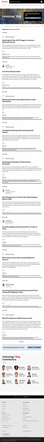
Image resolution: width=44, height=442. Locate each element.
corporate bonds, (8, 275)
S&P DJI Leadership (5, 427)
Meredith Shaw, (37, 275)
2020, (3, 337)
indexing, (35, 180)
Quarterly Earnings (26, 408)
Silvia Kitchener (35, 367)
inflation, (24, 118)
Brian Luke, (18, 179)
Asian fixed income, (16, 117)
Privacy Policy (20, 436)
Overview (4, 5)
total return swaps (5, 182)
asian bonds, (11, 117)
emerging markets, (31, 117)
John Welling (9, 366)
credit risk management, (24, 179)
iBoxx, (26, 180)
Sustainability (23, 26)
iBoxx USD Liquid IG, (20, 244)
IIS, (24, 244)
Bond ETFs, (4, 56)
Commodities (8, 26)
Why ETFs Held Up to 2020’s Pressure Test (17, 318)
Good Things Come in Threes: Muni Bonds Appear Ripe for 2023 (20, 198)
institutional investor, (11, 56)
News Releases (25, 406)
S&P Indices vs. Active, (35, 181)
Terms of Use (10, 436)
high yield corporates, (21, 180)
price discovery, (10, 338)
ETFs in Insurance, (11, 87)
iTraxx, (21, 181)
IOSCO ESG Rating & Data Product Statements (31, 420)
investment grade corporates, (15, 181)
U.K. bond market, (12, 245)
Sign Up (33, 18)
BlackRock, (4, 275)
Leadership (25, 418)
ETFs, (7, 56)
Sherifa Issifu (22, 367)
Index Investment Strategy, (29, 244)
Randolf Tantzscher (29, 118)
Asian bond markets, (5, 117)
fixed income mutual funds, (11, 180)
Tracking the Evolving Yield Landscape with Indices (17, 131)
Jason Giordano (22, 380)
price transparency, (17, 338)
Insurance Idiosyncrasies (11, 71)
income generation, (30, 180)
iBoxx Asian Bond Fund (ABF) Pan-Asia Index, (16, 118)
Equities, (3, 54)
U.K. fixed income (18, 245)
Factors (30, 26)
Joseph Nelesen (8, 220)
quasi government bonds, (6, 149)
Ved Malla (21, 374)
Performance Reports (32, 5)
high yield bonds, (17, 275)
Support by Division (5, 416)
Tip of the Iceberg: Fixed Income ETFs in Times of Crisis (19, 228)
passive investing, (37, 56)
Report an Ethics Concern (6, 418)
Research (10, 5)
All (3, 26)
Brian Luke (8, 190)
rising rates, (30, 181)
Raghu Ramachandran (10, 284)
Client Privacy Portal (26, 436)
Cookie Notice (15, 436)
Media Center (25, 427)
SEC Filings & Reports (26, 410)
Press (3, 410)
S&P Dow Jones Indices (10, 36)
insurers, (33, 337)
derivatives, (29, 179)
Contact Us (4, 431)
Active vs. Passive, (5, 179)
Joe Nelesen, (4, 245)
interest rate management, (6, 181)
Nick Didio (7, 65)
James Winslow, (29, 275)
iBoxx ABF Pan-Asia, (5, 118)
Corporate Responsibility (27, 416)
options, (26, 181)
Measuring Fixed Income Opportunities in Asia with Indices (19, 100)
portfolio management (5, 57)
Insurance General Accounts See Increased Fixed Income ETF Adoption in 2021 (20, 291)
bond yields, (14, 179)
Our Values (4, 404)
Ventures (3, 408)
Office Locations (5, 420)
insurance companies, (23, 275)
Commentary (17, 5)
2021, (5, 337)
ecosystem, (7, 337)
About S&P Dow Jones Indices (7, 425)
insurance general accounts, (22, 56)
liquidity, (23, 181)
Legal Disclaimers (4, 436)
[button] (21, 387)
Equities (15, 26)
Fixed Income (37, 26)
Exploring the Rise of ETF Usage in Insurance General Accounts (18, 41)
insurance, (16, 56)
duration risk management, (36, 179)
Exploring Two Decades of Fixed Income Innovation (16, 163)
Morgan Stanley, (4, 276)
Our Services (25, 425)
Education (23, 5)
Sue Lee (33, 380)
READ (3, 51)
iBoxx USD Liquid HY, (13, 244)
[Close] (42, 439)
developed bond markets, (32, 148)
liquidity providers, (5, 338)
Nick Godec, (9, 276)
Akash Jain (34, 374)
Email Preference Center (27, 431)
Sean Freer (8, 380)
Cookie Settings (6, 434)
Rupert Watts (9, 374)
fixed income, (37, 117)
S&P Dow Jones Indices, (23, 338)
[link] (20, 397)
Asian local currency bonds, (23, 117)
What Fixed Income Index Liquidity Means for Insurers (18, 259)
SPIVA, (40, 181)
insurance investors (36, 87)
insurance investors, (30, 56)
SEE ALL (4, 362)
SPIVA (40, 5)
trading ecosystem (30, 338)
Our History (4, 406)
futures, (17, 180)
